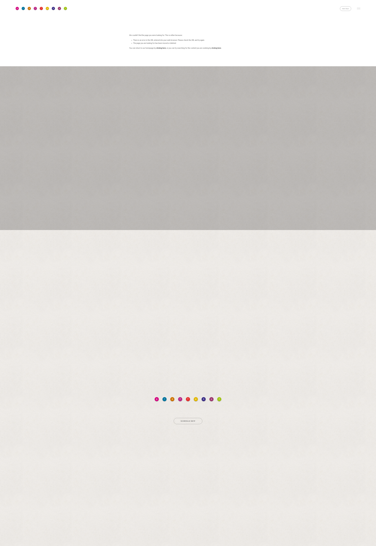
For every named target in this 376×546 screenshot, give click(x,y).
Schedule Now (188, 421)
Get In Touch (345, 8)
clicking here (161, 48)
